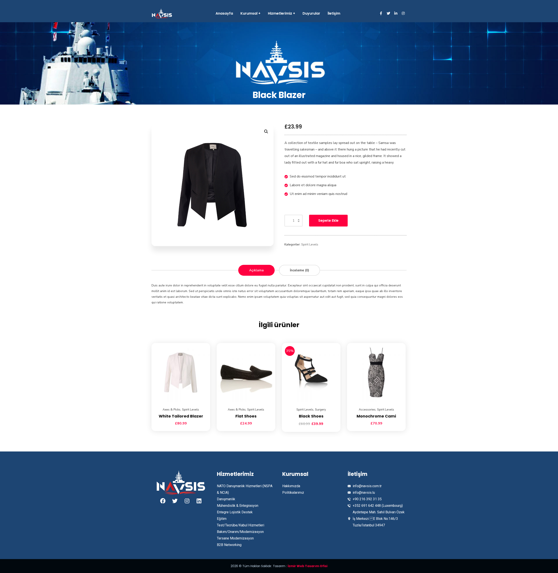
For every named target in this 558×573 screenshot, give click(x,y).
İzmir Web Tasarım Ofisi (307, 566)
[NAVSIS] (161, 13)
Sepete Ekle (328, 220)
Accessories (367, 409)
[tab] (256, 270)
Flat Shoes (246, 416)
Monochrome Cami (376, 416)
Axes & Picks (171, 409)
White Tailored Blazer (181, 416)
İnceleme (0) (299, 270)
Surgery (320, 409)
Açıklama (256, 270)
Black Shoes (311, 416)
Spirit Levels (309, 244)
